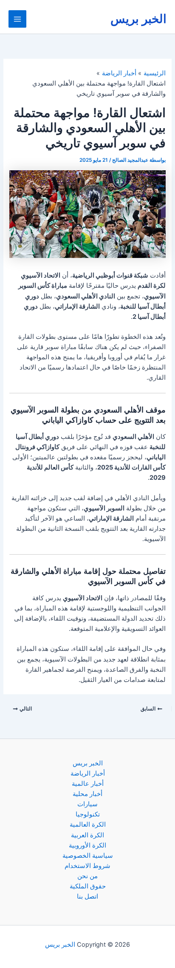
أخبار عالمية (88, 784)
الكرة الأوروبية (87, 845)
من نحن (87, 876)
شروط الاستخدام (87, 866)
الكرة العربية (87, 835)
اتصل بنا (87, 896)
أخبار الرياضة (88, 773)
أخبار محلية (87, 794)
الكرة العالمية (88, 824)
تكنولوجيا (88, 814)
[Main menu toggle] (17, 19)
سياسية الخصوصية (87, 855)
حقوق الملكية (88, 886)
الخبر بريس (138, 18)
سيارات (87, 804)
